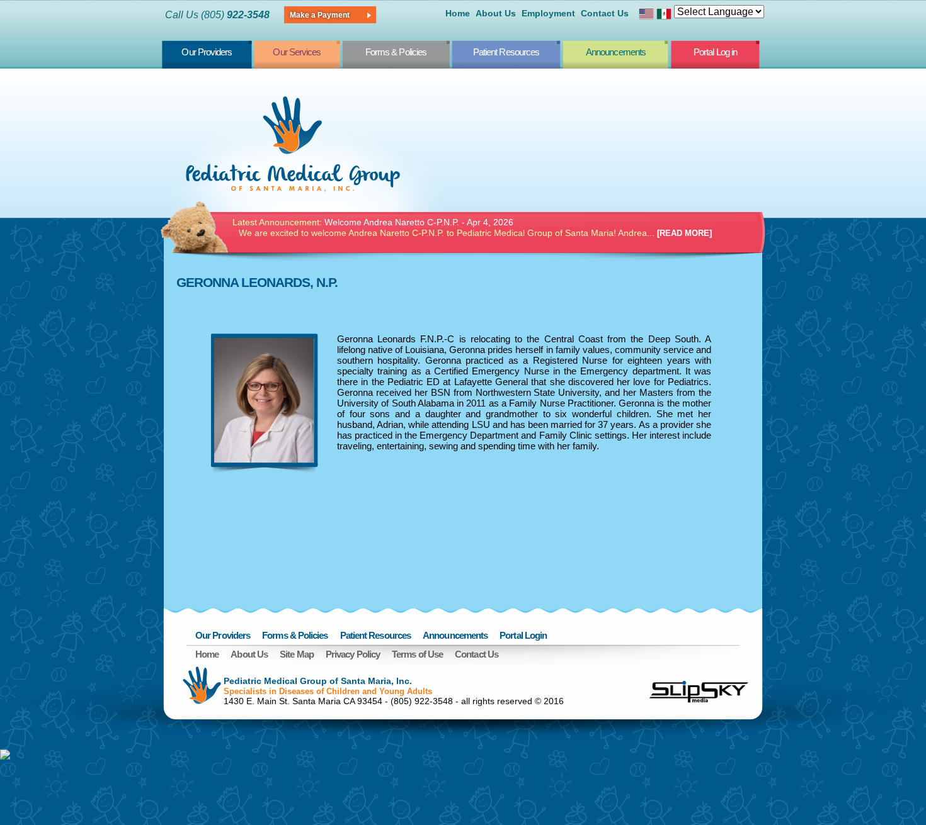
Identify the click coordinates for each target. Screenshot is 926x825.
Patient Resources (506, 52)
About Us (496, 13)
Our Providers (206, 52)
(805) (235, 14)
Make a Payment (320, 15)
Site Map (297, 654)
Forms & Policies (395, 52)
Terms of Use (417, 654)
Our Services (297, 52)
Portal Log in (715, 52)
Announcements (616, 52)
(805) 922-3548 (422, 701)
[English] (646, 15)
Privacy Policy (353, 654)
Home (457, 13)
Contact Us (605, 13)
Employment (548, 13)
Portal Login (523, 635)
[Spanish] (664, 15)
